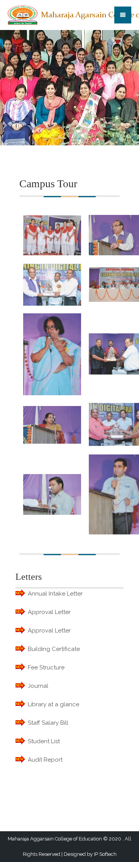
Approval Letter (49, 612)
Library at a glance (53, 704)
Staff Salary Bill (48, 722)
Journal (38, 685)
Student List (44, 741)
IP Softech (105, 854)
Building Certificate (54, 649)
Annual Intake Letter (55, 593)
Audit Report (45, 759)
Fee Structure (46, 667)
